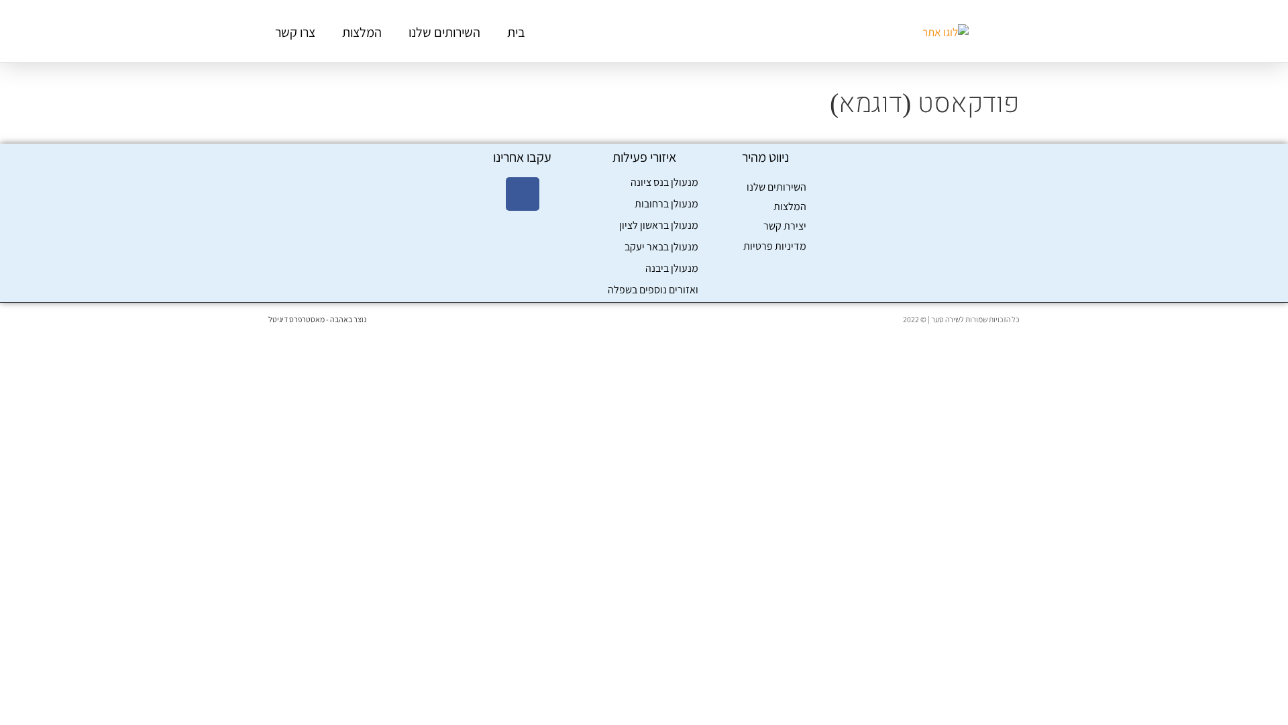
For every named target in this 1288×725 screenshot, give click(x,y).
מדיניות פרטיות (774, 246)
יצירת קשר (784, 226)
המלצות (362, 32)
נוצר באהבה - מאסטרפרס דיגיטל (317, 319)
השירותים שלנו (444, 32)
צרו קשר (295, 32)
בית (516, 32)
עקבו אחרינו (522, 157)
